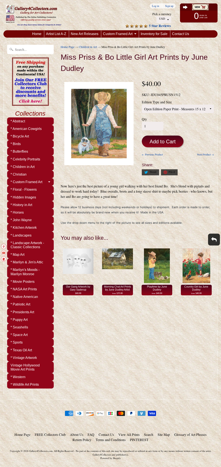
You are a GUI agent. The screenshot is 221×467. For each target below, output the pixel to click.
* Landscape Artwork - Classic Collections (27, 245)
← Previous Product (152, 154)
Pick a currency (161, 14)
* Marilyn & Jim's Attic (27, 262)
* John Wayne (21, 220)
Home (36, 34)
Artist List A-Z (56, 34)
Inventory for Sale (154, 34)
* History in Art (21, 205)
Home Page (67, 47)
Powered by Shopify (110, 458)
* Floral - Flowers (24, 189)
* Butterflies (19, 151)
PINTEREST (139, 439)
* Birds (16, 144)
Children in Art (88, 47)
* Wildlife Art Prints (25, 384)
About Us (76, 434)
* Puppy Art (19, 319)
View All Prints (129, 434)
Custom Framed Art (118, 34)
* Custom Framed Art (26, 182)
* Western (18, 377)
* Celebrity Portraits (25, 159)
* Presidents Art (22, 312)
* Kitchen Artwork (24, 227)
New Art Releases (84, 34)
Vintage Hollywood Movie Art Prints (25, 367)
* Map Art (17, 254)
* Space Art (19, 335)
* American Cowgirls (26, 129)
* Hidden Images (23, 197)
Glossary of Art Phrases (190, 434)
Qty (144, 119)
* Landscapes (21, 235)
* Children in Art (23, 167)
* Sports (17, 342)
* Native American (24, 297)
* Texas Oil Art (21, 350)
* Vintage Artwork (24, 358)
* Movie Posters (23, 281)
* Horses (17, 212)
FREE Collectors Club (50, 434)
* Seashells (19, 327)
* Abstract (18, 121)
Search (148, 434)
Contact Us (180, 34)
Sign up (169, 6)
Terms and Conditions (111, 439)
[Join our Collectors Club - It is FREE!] (30, 103)
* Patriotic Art (20, 304)
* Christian (19, 174)
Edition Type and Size (157, 102)
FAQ (91, 434)
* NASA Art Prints (24, 289)
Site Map (164, 434)
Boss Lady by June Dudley (43, 449)
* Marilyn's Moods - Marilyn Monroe (25, 272)
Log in (155, 6)
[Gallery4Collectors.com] (33, 15)
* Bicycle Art (20, 136)
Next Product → (205, 154)
